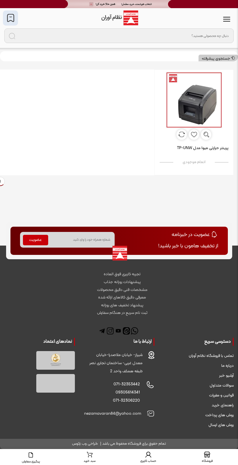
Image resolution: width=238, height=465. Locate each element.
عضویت (35, 240)
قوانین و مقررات (221, 395)
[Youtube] (118, 331)
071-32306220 (126, 401)
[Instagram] (110, 331)
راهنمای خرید (223, 405)
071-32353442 (126, 384)
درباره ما (227, 366)
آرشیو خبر (226, 376)
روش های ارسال (221, 425)
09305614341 (128, 392)
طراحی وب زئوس (85, 444)
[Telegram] (102, 331)
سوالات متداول (222, 385)
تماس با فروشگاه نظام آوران (211, 356)
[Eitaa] (126, 331)
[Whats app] (134, 331)
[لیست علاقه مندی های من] (10, 18)
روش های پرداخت (219, 415)
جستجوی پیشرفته (216, 59)
